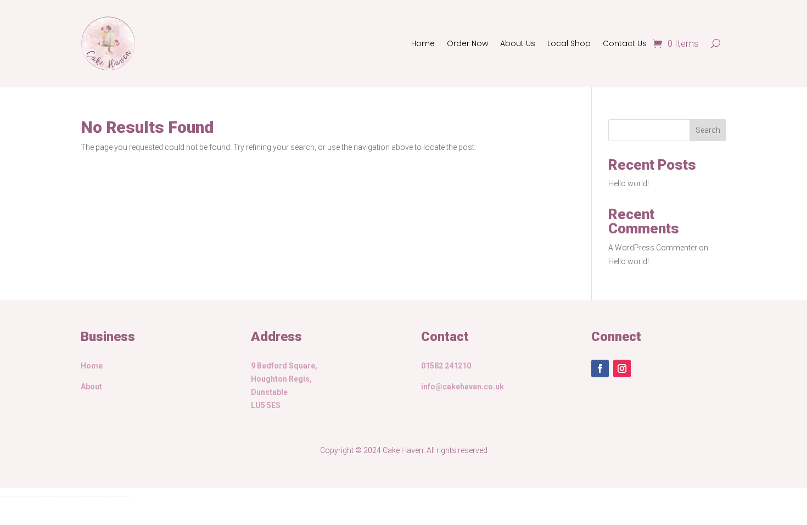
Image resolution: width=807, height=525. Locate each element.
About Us (517, 43)
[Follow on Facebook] (600, 368)
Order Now (467, 43)
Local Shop (569, 43)
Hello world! (628, 183)
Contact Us (625, 43)
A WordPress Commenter (652, 247)
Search (708, 130)
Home (423, 43)
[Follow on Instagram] (622, 368)
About (91, 386)
